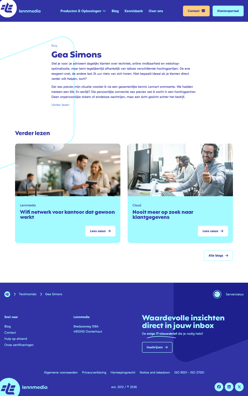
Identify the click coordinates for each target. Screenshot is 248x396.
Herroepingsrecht (123, 372)
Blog (115, 11)
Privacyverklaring (94, 372)
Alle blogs (216, 255)
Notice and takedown (155, 372)
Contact (194, 11)
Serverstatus (235, 294)
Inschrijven (155, 347)
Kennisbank (134, 11)
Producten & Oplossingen (80, 11)
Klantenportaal (228, 11)
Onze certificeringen (19, 345)
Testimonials (27, 294)
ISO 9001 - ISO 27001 (189, 372)
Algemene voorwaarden (61, 372)
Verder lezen (60, 105)
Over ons (156, 11)
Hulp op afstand (15, 339)
